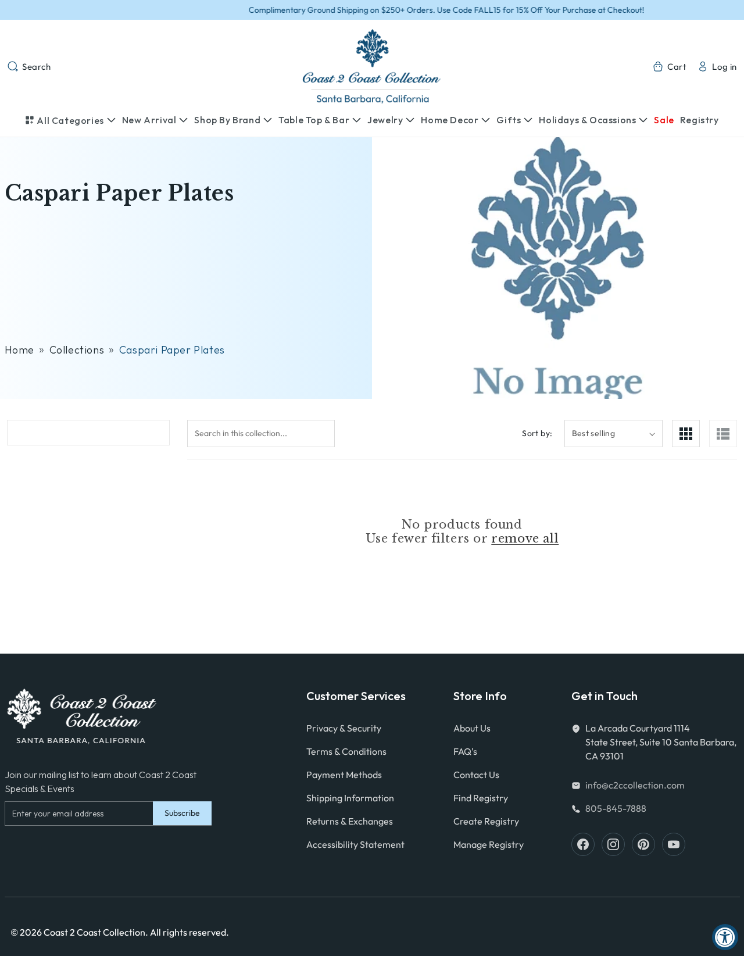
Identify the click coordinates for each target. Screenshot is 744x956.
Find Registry (480, 798)
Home (19, 349)
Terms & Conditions (346, 751)
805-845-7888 (615, 808)
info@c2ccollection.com (635, 785)
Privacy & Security (343, 728)
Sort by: (537, 433)
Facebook (583, 844)
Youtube (673, 844)
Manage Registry (488, 844)
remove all (525, 538)
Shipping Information (350, 798)
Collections (77, 349)
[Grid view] (686, 433)
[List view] (723, 433)
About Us (472, 728)
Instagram (613, 844)
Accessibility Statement (355, 844)
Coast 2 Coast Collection (94, 932)
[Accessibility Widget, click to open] (725, 937)
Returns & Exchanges (349, 821)
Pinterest (643, 844)
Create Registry (486, 821)
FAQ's (465, 751)
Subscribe (182, 813)
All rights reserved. (189, 932)
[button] (29, 66)
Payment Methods (344, 774)
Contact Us (476, 774)
